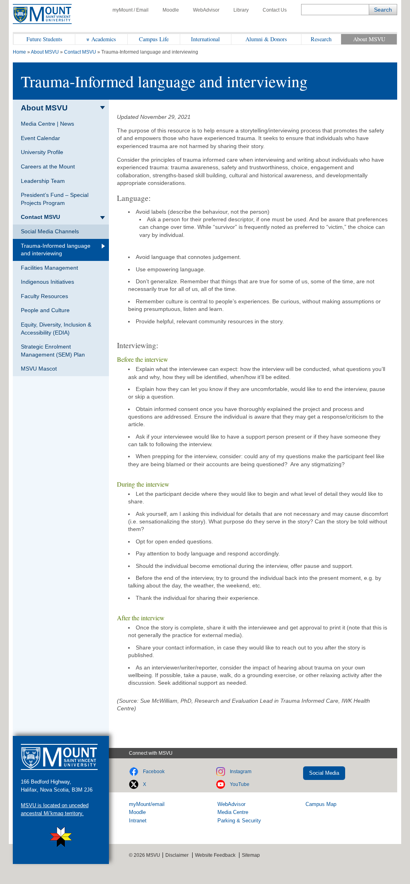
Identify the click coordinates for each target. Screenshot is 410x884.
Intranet (138, 821)
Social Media (324, 773)
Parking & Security (239, 821)
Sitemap (251, 855)
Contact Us (275, 10)
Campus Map (320, 804)
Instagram (240, 771)
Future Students (44, 39)
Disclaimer (177, 855)
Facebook (154, 771)
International (205, 39)
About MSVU (369, 39)
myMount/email (147, 804)
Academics (103, 39)
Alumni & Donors (266, 39)
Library (241, 10)
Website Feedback (215, 855)
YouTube (239, 784)
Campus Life (154, 39)
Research (321, 39)
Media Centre (232, 812)
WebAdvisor (206, 10)
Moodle (171, 10)
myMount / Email (131, 10)
